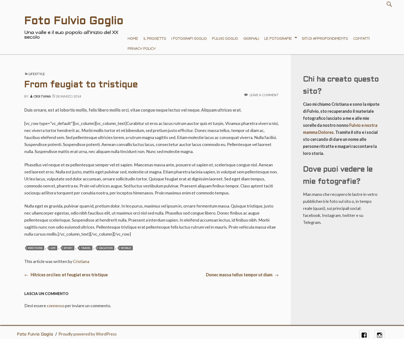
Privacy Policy (142, 48)
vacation (106, 247)
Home (133, 38)
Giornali (251, 38)
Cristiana (42, 96)
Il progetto (155, 38)
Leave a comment (264, 95)
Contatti (361, 38)
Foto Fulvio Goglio (35, 334)
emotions (35, 247)
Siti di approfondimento (325, 38)
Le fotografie (278, 38)
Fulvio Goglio (225, 38)
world (126, 247)
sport (68, 247)
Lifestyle (37, 74)
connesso (55, 305)
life (53, 247)
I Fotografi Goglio (189, 38)
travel (86, 247)
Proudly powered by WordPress (87, 333)
